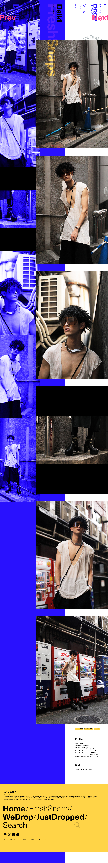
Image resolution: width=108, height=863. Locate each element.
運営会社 (6, 840)
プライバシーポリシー (41, 840)
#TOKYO (96, 728)
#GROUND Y (79, 728)
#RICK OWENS (88, 728)
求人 (26, 840)
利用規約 (31, 840)
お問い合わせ (20, 840)
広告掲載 (12, 840)
